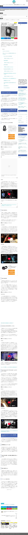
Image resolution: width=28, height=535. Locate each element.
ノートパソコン (11, 9)
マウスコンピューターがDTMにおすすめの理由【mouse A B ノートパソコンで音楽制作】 (22, 137)
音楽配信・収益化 (18, 4)
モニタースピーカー (18, 9)
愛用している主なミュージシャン (8, 58)
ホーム (3, 4)
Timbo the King (3, 177)
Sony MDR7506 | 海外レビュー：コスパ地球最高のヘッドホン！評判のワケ (22, 103)
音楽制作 (1, 10)
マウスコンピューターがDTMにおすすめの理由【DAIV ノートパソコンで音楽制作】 (22, 90)
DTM (0, 9)
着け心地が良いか (6, 85)
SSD (2, 9)
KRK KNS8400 (6, 64)
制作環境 (15, 4)
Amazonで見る (11, 270)
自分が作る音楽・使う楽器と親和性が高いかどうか (10, 83)
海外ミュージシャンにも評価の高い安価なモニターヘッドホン (9, 53)
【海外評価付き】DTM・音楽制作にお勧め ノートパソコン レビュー (22, 144)
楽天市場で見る (11, 136)
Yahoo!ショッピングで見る (11, 138)
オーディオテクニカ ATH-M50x (8, 56)
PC (19, 112)
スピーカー (20, 116)
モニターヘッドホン (23, 9)
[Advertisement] (9, 495)
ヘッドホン (7, 4)
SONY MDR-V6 (6, 60)
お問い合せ (24, 4)
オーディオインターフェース (11, 4)
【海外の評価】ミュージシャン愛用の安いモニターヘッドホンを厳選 (22, 147)
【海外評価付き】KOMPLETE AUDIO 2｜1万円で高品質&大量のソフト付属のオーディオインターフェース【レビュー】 (22, 99)
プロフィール (21, 4)
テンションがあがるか (7, 87)
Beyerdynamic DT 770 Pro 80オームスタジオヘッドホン (10, 73)
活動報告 (26, 9)
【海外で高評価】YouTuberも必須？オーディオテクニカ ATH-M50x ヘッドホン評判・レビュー (22, 151)
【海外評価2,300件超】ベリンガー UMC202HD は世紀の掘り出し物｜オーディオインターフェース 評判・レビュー (22, 94)
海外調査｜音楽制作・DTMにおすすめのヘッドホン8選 (22, 107)
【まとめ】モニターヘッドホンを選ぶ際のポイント (9, 78)
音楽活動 (3, 10)
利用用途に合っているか (7, 80)
